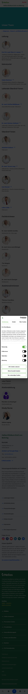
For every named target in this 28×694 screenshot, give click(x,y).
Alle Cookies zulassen (14, 366)
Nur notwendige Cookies (14, 375)
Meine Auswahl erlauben (14, 371)
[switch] (24, 351)
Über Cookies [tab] (22, 321)
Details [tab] (14, 321)
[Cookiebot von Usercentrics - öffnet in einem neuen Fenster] (20, 318)
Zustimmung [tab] (5, 321)
